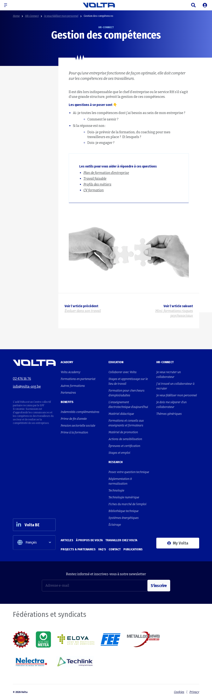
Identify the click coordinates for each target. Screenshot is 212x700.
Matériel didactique (121, 414)
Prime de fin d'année (74, 419)
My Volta (180, 543)
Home (16, 16)
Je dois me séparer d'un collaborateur (171, 404)
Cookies (179, 692)
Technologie (116, 490)
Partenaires (68, 392)
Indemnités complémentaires (80, 412)
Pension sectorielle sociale (78, 425)
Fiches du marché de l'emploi (127, 504)
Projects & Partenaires (78, 549)
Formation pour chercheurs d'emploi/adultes (126, 393)
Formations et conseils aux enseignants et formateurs (126, 423)
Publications (133, 549)
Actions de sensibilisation (125, 439)
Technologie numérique (123, 497)
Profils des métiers (97, 184)
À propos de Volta (89, 540)
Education (115, 362)
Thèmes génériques (169, 414)
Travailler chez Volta (121, 540)
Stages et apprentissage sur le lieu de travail (128, 381)
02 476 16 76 (22, 379)
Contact (115, 549)
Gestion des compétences (98, 16)
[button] (7, 5)
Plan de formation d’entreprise (106, 173)
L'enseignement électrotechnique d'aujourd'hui (128, 404)
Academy (67, 362)
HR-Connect (32, 16)
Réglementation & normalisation (120, 481)
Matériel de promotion (123, 432)
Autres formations (73, 386)
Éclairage (114, 525)
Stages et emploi (119, 453)
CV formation (93, 190)
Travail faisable (94, 179)
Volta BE (32, 524)
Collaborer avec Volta (122, 372)
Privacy (194, 692)
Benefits (67, 402)
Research (115, 462)
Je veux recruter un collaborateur (168, 374)
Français (31, 542)
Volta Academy (70, 372)
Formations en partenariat (78, 379)
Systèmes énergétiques (123, 518)
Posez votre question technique (128, 472)
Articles (67, 540)
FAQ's (102, 549)
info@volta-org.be (27, 386)
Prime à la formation (74, 432)
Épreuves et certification (124, 446)
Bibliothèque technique (123, 511)
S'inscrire (159, 585)
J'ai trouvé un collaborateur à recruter (175, 386)
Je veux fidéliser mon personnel (61, 16)
